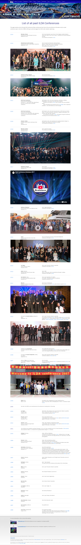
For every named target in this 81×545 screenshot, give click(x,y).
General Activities (60, 319)
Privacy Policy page (22, 543)
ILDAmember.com (21, 521)
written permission (37, 539)
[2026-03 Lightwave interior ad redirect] (40, 16)
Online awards (66, 428)
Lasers (55, 319)
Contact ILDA (12, 537)
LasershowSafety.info (22, 526)
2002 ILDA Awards (65, 423)
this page (61, 104)
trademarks (62, 539)
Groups (67, 319)
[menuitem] (16, 1)
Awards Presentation (49, 319)
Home (16, 1)
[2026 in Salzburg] (40, 8)
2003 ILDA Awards (65, 417)
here (54, 37)
